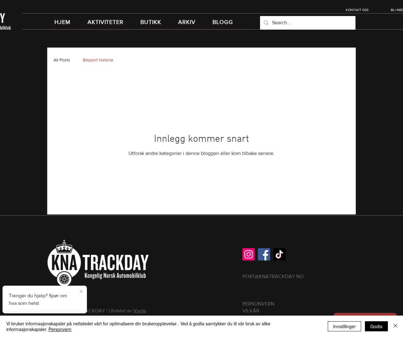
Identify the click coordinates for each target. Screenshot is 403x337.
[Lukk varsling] (81, 291)
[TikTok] (279, 254)
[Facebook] (264, 254)
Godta (376, 326)
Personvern (59, 329)
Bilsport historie (98, 59)
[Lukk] (395, 326)
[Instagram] (248, 254)
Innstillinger (344, 326)
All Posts (62, 59)
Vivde (139, 310)
